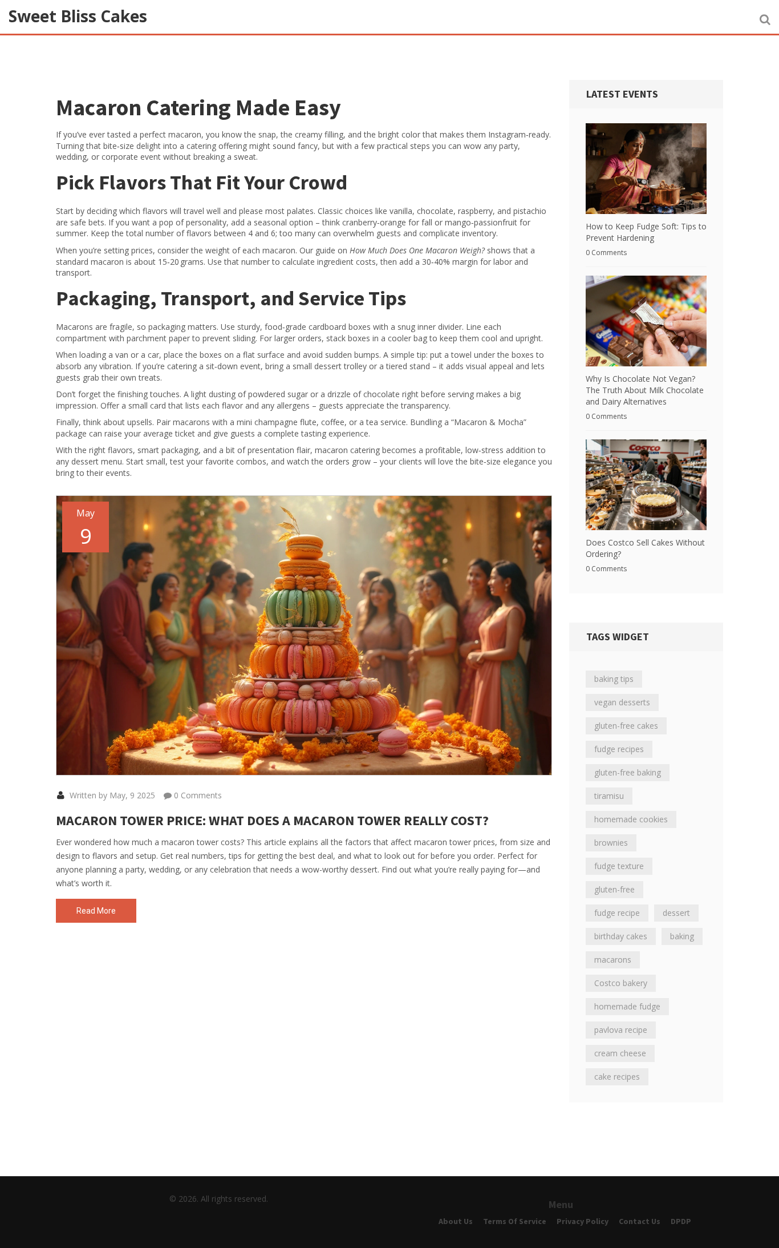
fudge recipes (619, 749)
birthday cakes (620, 936)
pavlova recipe (620, 1029)
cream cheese (620, 1053)
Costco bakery (620, 983)
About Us (456, 1221)
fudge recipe (617, 912)
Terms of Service (514, 1221)
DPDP (681, 1221)
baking (682, 936)
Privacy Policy (582, 1221)
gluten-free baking (627, 772)
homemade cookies (631, 819)
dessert (676, 912)
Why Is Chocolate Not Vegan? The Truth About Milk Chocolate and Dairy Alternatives (645, 390)
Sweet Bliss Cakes (78, 16)
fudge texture (619, 866)
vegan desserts (622, 702)
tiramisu (609, 795)
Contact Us (639, 1221)
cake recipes (617, 1076)
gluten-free (614, 889)
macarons (612, 959)
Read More (96, 910)
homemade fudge (627, 1006)
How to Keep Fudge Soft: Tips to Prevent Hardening (646, 232)
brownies (611, 842)
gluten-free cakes (626, 725)
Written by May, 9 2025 (111, 795)
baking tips (614, 678)
